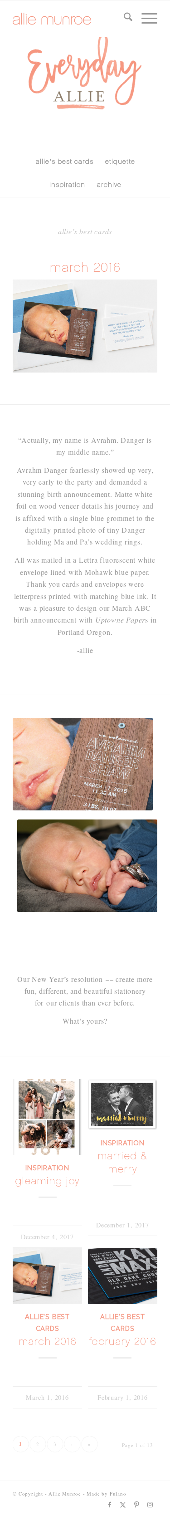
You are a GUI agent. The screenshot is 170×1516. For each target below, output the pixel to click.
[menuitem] (123, 18)
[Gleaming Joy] (47, 1117)
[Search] (123, 18)
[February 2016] (122, 1276)
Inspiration (47, 1168)
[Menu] (144, 18)
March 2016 (47, 1341)
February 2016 (122, 1341)
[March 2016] (47, 1276)
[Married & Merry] (122, 1104)
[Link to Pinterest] (137, 1504)
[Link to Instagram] (150, 1504)
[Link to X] (123, 1504)
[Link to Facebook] (110, 1504)
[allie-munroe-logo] (70, 18)
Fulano (118, 1493)
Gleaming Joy (47, 1181)
